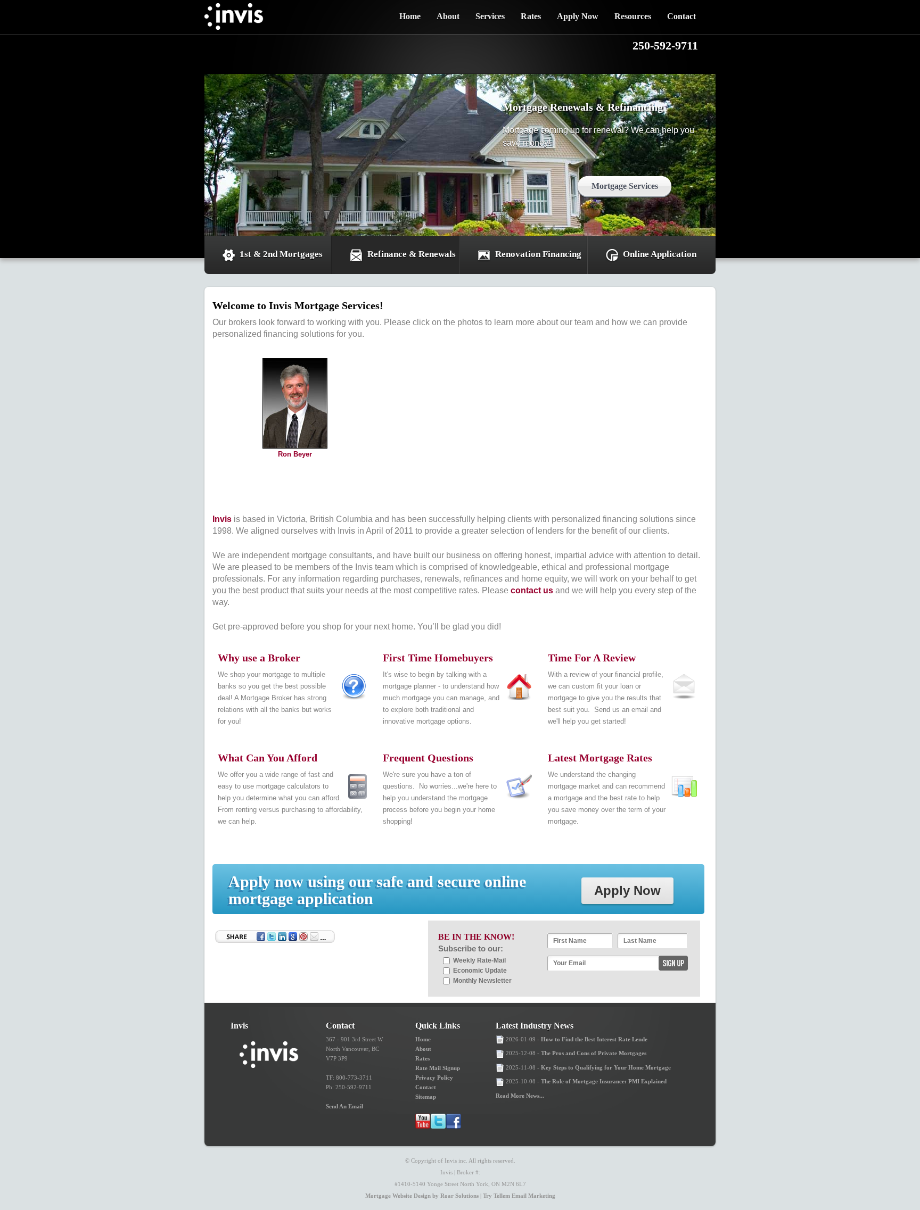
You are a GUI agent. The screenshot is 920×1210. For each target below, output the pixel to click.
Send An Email (344, 1106)
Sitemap (425, 1096)
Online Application (659, 254)
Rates (531, 16)
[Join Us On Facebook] (453, 1120)
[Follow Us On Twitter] (438, 1120)
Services (490, 16)
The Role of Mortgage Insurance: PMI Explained (604, 1081)
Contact (681, 16)
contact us (532, 590)
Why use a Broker (259, 658)
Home (410, 16)
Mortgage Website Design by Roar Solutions (422, 1195)
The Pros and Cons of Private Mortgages (593, 1053)
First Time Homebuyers (438, 658)
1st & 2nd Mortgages (281, 254)
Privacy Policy (434, 1077)
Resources (632, 16)
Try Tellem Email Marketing (519, 1195)
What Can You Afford (267, 758)
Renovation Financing (538, 254)
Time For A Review (592, 658)
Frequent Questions (428, 758)
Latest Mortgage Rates (600, 758)
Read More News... (520, 1095)
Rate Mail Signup (437, 1068)
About (448, 16)
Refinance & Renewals (411, 254)
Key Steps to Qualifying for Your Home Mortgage (606, 1067)
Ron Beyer (295, 454)
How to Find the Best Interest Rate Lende (594, 1039)
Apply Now (577, 16)
